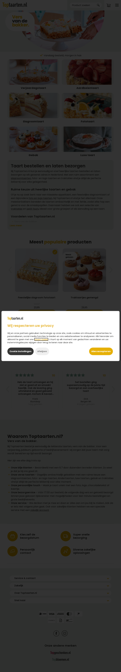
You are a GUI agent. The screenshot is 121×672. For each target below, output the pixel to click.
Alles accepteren (101, 351)
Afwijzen (42, 351)
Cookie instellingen (20, 351)
